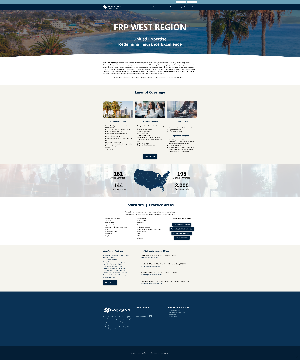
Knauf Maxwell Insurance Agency (113, 266)
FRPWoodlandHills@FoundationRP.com (153, 283)
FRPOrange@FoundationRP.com (151, 275)
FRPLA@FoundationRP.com (150, 257)
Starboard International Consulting (114, 275)
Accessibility (156, 352)
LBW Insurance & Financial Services (114, 268)
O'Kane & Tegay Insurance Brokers (114, 270)
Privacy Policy (148, 352)
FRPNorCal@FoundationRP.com (151, 266)
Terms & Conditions (139, 352)
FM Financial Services (110, 260)
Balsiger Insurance (109, 257)
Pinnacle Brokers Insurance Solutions (115, 273)
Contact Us (163, 352)
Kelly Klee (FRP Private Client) (112, 264)
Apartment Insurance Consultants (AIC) (116, 255)
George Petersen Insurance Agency (114, 262)
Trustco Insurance (109, 277)
